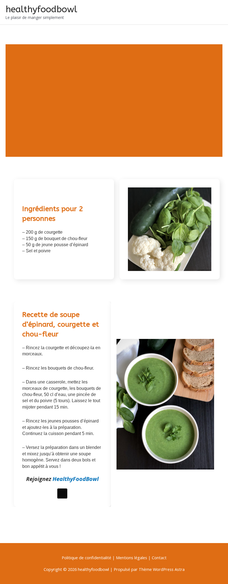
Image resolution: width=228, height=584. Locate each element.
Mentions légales (131, 557)
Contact (159, 557)
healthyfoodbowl (41, 9)
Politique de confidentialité (87, 557)
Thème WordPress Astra (162, 569)
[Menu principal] (216, 12)
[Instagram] (62, 493)
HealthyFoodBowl (76, 479)
